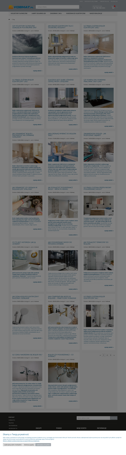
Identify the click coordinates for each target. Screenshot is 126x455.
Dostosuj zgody (29, 445)
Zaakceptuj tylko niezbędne (12, 445)
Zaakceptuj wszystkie (43, 445)
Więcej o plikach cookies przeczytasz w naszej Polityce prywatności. (21, 441)
